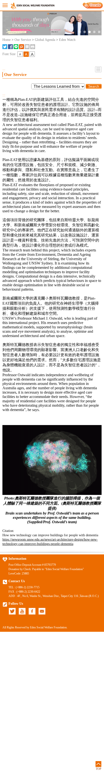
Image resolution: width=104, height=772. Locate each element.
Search (93, 86)
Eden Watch (67, 40)
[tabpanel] (52, 23)
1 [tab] (80, 32)
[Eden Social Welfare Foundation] (32, 5)
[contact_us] (42, 611)
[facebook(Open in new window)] (10, 46)
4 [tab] (94, 32)
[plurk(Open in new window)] (21, 46)
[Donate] (92, 5)
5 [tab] (99, 32)
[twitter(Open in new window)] (4, 46)
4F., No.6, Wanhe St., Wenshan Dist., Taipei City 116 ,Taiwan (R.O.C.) (58, 596)
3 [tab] (89, 32)
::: (3, 70)
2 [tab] (84, 32)
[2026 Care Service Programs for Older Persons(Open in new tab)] (52, 23)
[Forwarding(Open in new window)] (27, 46)
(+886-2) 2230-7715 (27, 587)
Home (6, 40)
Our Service (23, 40)
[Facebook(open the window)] (32, 611)
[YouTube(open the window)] (22, 611)
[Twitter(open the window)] (12, 611)
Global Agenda (45, 40)
